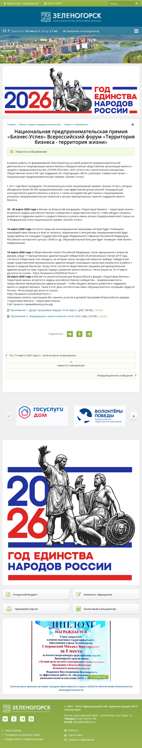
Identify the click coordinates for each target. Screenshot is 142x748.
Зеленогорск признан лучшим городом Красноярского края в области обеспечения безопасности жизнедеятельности (71, 688)
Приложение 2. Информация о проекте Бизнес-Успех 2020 (45, 316)
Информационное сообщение (115, 375)
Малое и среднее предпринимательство (40, 124)
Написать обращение (81, 739)
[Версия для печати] (133, 124)
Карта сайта (75, 735)
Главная (11, 124)
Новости (73, 730)
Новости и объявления (76, 124)
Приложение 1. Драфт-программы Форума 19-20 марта (43, 310)
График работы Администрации (24, 739)
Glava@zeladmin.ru (84, 722)
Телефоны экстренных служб (22, 734)
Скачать (99, 310)
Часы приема (13, 730)
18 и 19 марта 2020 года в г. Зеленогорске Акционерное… (43, 355)
